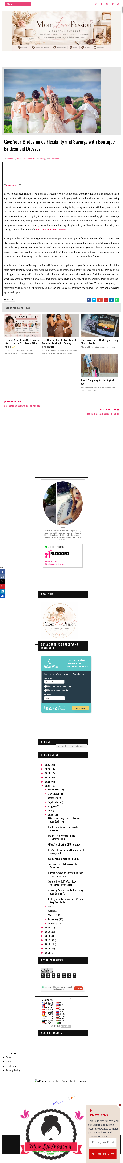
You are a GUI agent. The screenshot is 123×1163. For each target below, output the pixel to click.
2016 (48, 944)
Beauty (42, 159)
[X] (2, 581)
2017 (48, 940)
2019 (48, 931)
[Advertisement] (63, 453)
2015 (48, 948)
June (51, 814)
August (52, 806)
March (52, 915)
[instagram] (107, 4)
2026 (48, 765)
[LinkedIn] (2, 591)
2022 (48, 781)
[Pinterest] (2, 586)
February (53, 919)
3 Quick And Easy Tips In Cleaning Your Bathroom (63, 819)
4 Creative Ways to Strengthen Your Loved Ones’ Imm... (65, 874)
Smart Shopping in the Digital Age (97, 381)
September (54, 802)
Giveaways (11, 1053)
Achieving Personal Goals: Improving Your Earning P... (65, 891)
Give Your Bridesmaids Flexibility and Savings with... (65, 851)
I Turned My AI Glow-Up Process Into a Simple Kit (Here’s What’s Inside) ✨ (22, 343)
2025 (48, 769)
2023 (48, 777)
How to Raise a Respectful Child (63, 859)
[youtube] (118, 4)
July (50, 810)
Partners (10, 1061)
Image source (12, 185)
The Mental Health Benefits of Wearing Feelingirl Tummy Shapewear (59, 343)
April (51, 910)
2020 (48, 927)
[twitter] (95, 4)
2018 (48, 936)
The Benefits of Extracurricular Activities (62, 865)
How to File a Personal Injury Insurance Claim (61, 837)
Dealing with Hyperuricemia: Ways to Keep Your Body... (65, 900)
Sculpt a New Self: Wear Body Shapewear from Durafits (61, 883)
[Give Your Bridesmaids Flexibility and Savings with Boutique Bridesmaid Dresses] (52, 100)
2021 (48, 786)
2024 (48, 773)
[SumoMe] (2, 596)
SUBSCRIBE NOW (103, 1154)
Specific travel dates (57, 690)
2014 (48, 952)
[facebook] (101, 4)
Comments (54, 159)
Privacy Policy (13, 1070)
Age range (48, 678)
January (53, 923)
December (54, 789)
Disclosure (11, 1066)
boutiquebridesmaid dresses (50, 229)
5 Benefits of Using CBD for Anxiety (64, 844)
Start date (47, 694)
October (52, 798)
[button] (103, 1112)
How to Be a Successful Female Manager (62, 828)
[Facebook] (2, 571)
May (50, 906)
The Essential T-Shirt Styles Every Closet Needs (99, 341)
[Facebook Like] (2, 576)
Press (8, 1057)
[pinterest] (112, 4)
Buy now (80, 708)
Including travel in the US (59, 686)
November (54, 793)
